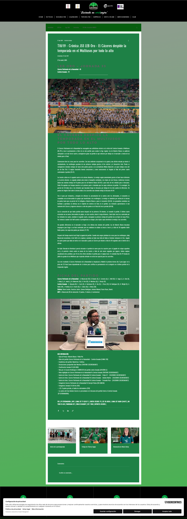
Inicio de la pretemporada (57, 447)
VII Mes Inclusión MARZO (89, 27)
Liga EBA (67, 27)
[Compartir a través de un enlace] (73, 411)
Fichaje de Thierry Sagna (89, 447)
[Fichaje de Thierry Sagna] (93, 435)
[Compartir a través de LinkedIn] (68, 411)
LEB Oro (59, 27)
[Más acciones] (128, 40)
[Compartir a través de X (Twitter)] (63, 411)
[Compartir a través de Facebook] (58, 411)
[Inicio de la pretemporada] (62, 435)
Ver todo (137, 424)
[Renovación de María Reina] (125, 435)
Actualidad (50, 27)
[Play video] (93, 324)
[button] (137, 27)
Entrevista (76, 27)
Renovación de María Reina (121, 447)
